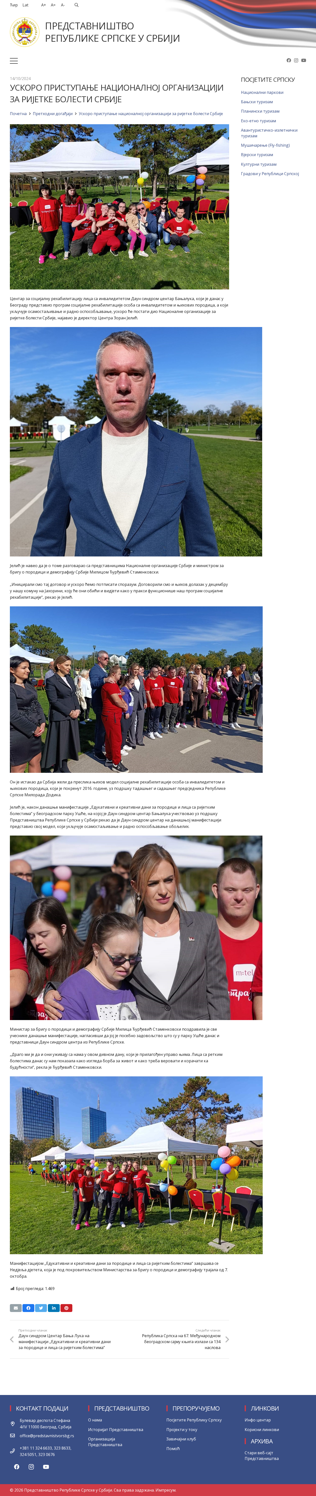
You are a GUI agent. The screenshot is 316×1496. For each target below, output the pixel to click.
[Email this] (16, 1308)
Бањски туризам (257, 101)
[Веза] (25, 32)
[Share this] (28, 1308)
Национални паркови (262, 92)
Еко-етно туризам (258, 120)
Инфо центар (258, 1420)
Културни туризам (258, 164)
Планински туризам (260, 111)
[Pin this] (66, 1308)
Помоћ (173, 1448)
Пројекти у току (181, 1429)
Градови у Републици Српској (270, 173)
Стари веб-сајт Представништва (262, 1455)
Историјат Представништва (115, 1429)
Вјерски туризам (257, 154)
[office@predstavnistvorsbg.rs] (15, 1436)
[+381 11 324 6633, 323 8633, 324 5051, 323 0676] (15, 1451)
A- (63, 5)
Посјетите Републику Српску (194, 1420)
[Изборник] (14, 61)
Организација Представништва (105, 1441)
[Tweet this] (41, 1308)
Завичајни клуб (181, 1439)
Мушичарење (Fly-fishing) (265, 145)
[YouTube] (303, 60)
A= (53, 5)
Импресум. (166, 1490)
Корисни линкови (262, 1429)
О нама (95, 1420)
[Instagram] (296, 60)
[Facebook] (289, 60)
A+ (43, 5)
